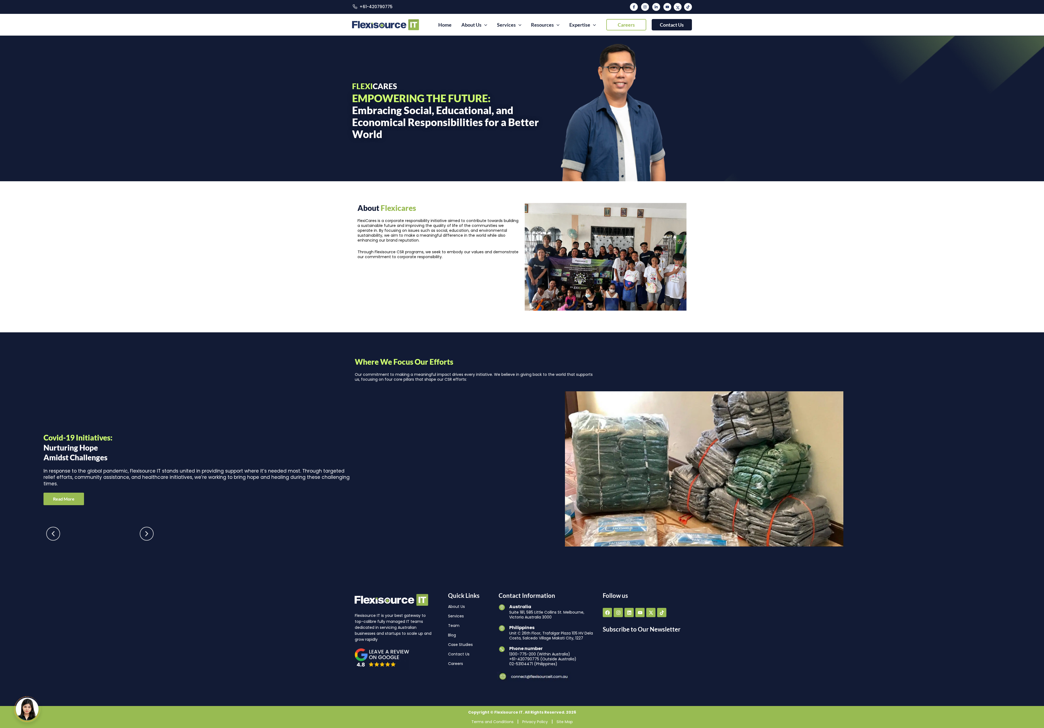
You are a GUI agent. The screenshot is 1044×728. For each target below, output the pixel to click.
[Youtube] (667, 7)
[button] (626, 24)
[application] (484, 25)
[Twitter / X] (678, 7)
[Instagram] (645, 7)
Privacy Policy (535, 722)
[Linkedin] (656, 7)
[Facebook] (634, 7)
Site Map (565, 722)
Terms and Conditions (492, 722)
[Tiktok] (688, 7)
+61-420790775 (376, 7)
